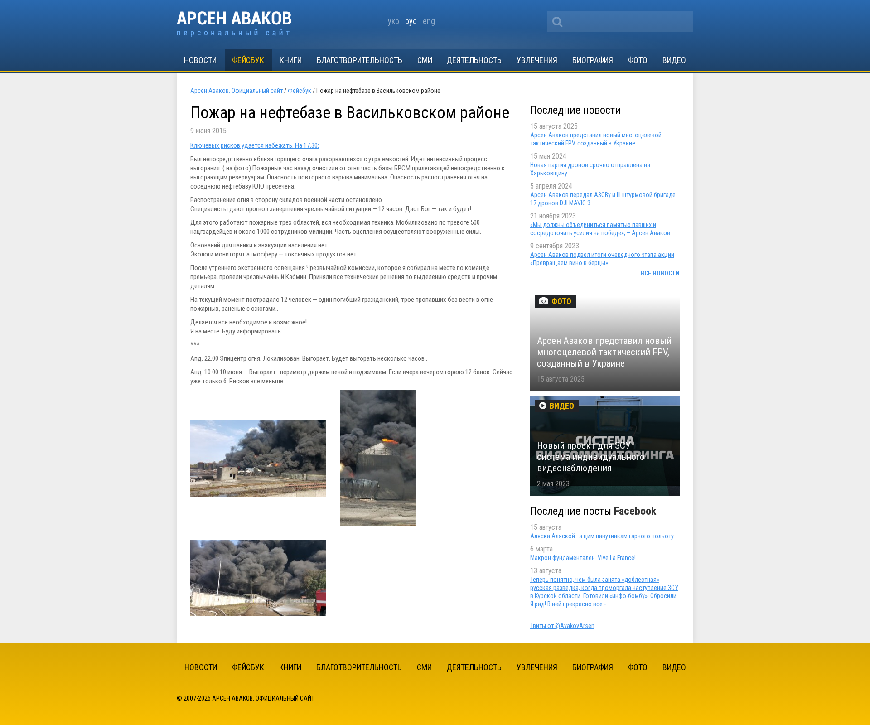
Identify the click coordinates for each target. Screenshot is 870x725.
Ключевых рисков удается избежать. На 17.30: (254, 145)
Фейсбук (248, 60)
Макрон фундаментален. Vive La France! (583, 557)
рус (411, 21)
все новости (660, 273)
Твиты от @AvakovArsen (562, 625)
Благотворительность (359, 60)
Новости (200, 60)
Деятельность (474, 60)
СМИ (424, 60)
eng (429, 21)
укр (393, 21)
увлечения (537, 60)
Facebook (635, 511)
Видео (674, 60)
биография (592, 60)
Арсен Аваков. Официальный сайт (234, 24)
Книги (291, 60)
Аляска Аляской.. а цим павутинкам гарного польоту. (602, 536)
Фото (638, 60)
